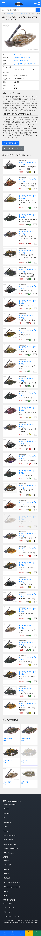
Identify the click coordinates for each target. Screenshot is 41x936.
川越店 (7, 874)
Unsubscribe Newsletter (10, 848)
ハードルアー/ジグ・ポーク (10, 13)
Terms (5, 826)
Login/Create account (9, 835)
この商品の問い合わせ (14, 148)
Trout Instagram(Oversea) (12, 882)
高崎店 (7, 869)
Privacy (5, 831)
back (12, 934)
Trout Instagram (9, 853)
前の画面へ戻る (11, 143)
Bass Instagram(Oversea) (12, 887)
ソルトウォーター (8, 912)
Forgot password (8, 840)
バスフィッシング (8, 903)
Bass (6, 891)
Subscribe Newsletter (9, 844)
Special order (7, 822)
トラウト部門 (7, 865)
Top (21, 934)
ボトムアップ (18, 54)
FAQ (4, 818)
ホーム (2, 13)
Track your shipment (9, 804)
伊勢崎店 (7, 878)
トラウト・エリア (8, 907)
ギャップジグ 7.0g (29, 64)
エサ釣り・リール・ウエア (11, 916)
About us (6, 809)
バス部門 (6, 860)
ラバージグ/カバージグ (22, 13)
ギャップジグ (18, 64)
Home (4, 934)
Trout (6, 896)
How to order (7, 813)
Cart (37, 934)
